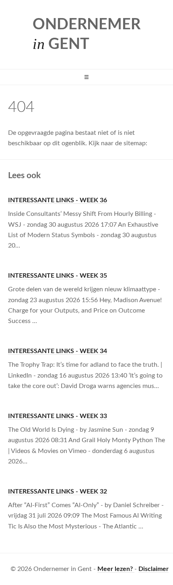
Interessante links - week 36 (57, 200)
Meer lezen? (115, 569)
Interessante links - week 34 (57, 351)
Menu (86, 77)
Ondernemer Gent (86, 34)
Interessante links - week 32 (57, 491)
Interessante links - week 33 (57, 416)
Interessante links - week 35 (57, 275)
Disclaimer (153, 569)
